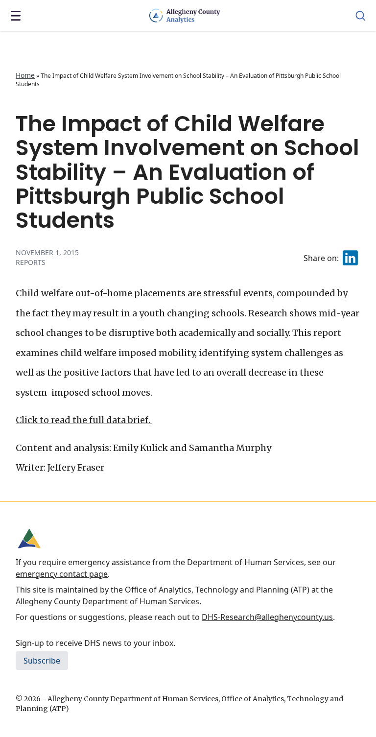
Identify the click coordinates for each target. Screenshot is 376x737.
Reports (31, 262)
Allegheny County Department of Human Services (107, 601)
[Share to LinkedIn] (350, 258)
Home (25, 75)
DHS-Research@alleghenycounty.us (267, 617)
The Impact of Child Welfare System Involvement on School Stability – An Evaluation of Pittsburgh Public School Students (187, 172)
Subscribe (42, 660)
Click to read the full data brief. (84, 420)
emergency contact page (62, 574)
